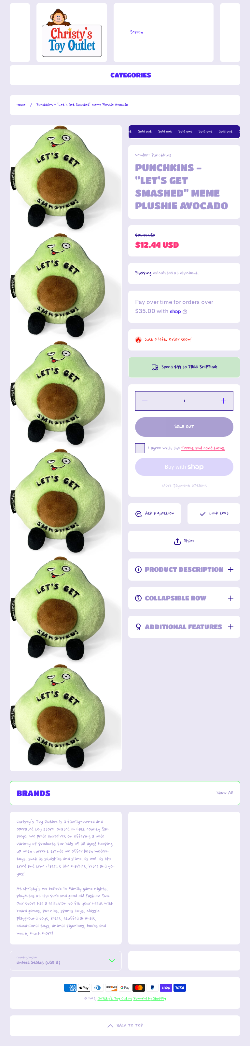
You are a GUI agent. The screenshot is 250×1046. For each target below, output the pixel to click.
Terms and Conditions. (203, 448)
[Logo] (71, 32)
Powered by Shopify (149, 998)
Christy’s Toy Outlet (115, 998)
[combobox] (164, 32)
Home (21, 105)
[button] (184, 541)
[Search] (120, 32)
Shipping (143, 273)
